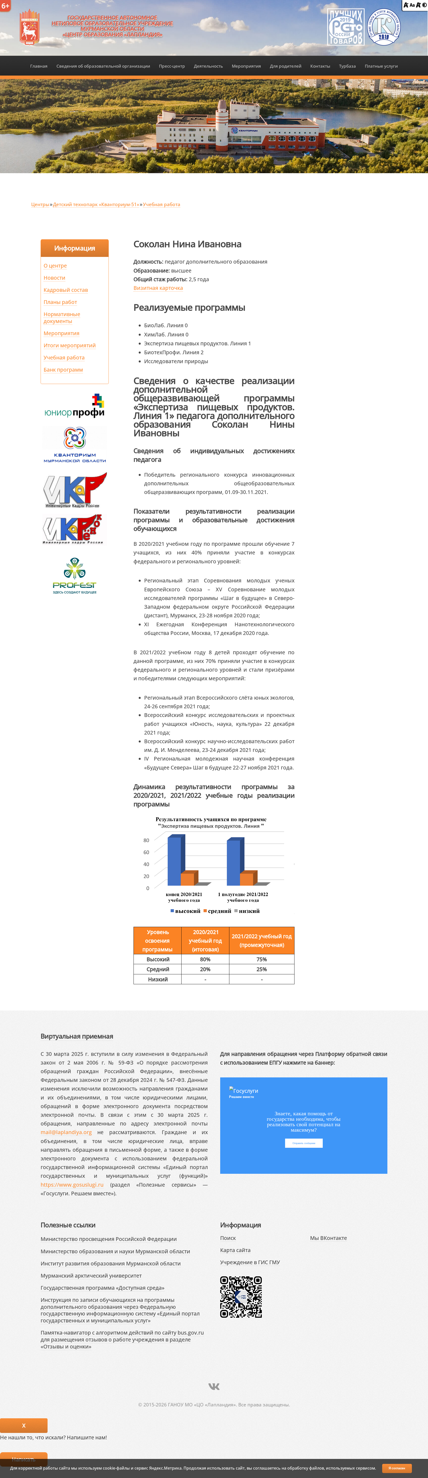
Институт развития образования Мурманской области (111, 1263)
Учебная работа (161, 204)
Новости (54, 277)
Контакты (320, 66)
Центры (40, 204)
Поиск (228, 1237)
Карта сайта (235, 1250)
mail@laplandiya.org (66, 1132)
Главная (39, 66)
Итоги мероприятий (70, 345)
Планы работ (60, 301)
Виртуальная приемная (77, 1036)
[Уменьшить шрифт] (405, 5)
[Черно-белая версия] (424, 5)
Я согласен (397, 1468)
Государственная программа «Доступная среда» (102, 1287)
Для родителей (285, 66)
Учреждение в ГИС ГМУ (250, 1262)
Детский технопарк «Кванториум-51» (96, 204)
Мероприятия (246, 66)
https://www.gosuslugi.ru (72, 1184)
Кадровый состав (66, 289)
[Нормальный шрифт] (412, 5)
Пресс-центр (172, 66)
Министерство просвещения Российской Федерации (109, 1238)
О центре (55, 265)
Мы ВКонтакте (328, 1237)
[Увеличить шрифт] (418, 5)
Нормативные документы (62, 317)
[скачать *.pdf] (193, 325)
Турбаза (347, 66)
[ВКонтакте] (214, 1386)
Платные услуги (381, 66)
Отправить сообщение (304, 1143)
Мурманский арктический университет (91, 1275)
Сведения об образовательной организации (103, 66)
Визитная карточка (158, 287)
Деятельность (208, 66)
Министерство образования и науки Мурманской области (115, 1251)
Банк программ (63, 369)
